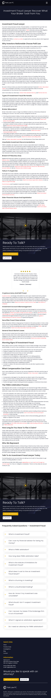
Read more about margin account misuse (21, 312)
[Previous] (23, 291)
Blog (4, 651)
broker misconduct (33, 373)
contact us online (18, 39)
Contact (5, 653)
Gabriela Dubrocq (31, 93)
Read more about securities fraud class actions (23, 328)
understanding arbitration (36, 423)
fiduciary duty (5, 160)
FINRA (27, 30)
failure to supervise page (8, 181)
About (5, 645)
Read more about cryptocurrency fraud (25, 302)
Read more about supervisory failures (32, 180)
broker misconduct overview (14, 139)
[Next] (27, 291)
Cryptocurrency (6, 296)
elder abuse (42, 205)
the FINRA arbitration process (19, 423)
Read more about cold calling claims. (31, 137)
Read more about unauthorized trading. (17, 125)
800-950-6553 (7, 257)
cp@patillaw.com (26, 462)
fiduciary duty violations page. (23, 168)
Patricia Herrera (42, 93)
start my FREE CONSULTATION (10, 253)
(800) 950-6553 (11, 665)
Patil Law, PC (6, 660)
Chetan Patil (22, 93)
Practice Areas (7, 647)
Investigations (7, 649)
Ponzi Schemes (6, 184)
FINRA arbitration (8, 425)
